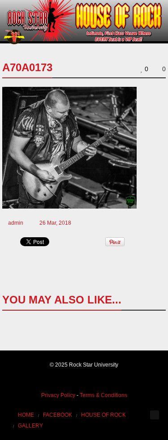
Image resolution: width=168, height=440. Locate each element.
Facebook (57, 415)
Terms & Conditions (103, 395)
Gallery (30, 426)
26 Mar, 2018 (55, 223)
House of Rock (103, 415)
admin (15, 223)
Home (26, 415)
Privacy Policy (58, 395)
